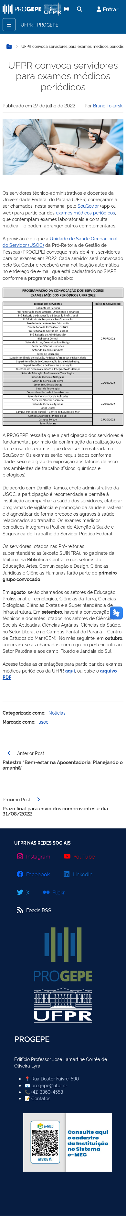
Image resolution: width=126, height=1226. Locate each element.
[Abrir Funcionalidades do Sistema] (66, 9)
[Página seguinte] (38, 799)
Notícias (57, 712)
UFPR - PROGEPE (39, 24)
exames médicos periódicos (85, 212)
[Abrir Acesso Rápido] (51, 9)
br (96, 206)
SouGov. (86, 206)
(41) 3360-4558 (47, 1092)
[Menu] (9, 24)
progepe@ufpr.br (49, 1085)
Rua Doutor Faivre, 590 (55, 1078)
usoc (43, 721)
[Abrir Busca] (79, 9)
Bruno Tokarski (108, 105)
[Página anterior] (9, 753)
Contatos (40, 1098)
